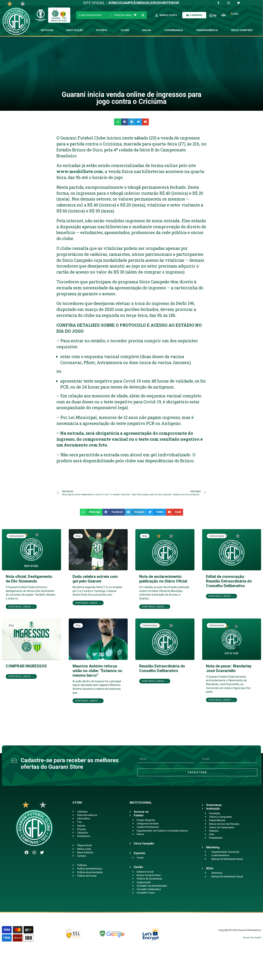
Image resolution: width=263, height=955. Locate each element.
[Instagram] (34, 852)
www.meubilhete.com (79, 171)
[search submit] (143, 15)
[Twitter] (42, 852)
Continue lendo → (21, 606)
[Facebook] (26, 852)
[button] (117, 121)
